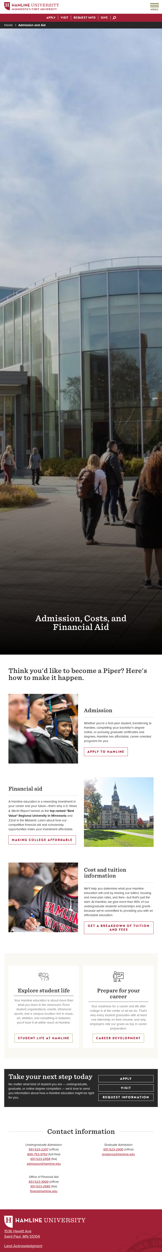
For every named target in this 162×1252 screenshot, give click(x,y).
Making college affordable (42, 840)
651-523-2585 (40, 1186)
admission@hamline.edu (44, 1163)
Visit (126, 1088)
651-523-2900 (113, 1149)
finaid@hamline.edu (43, 1191)
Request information (126, 1097)
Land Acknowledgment (23, 1245)
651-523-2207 (39, 1149)
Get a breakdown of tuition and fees (119, 928)
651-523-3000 (39, 1181)
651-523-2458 (40, 1159)
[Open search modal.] (114, 18)
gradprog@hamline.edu (118, 1154)
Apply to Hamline (105, 752)
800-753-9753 (37, 1154)
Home (8, 25)
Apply (126, 1079)
